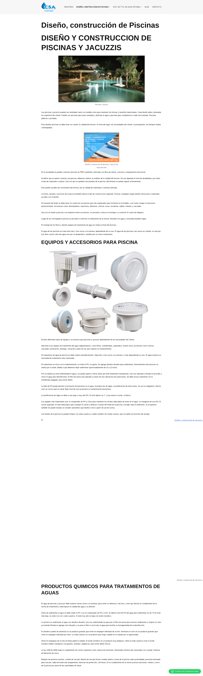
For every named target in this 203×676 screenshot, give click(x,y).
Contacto (156, 7)
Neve (43, 673)
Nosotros (68, 7)
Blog (147, 7)
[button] (109, 7)
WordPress (66, 673)
